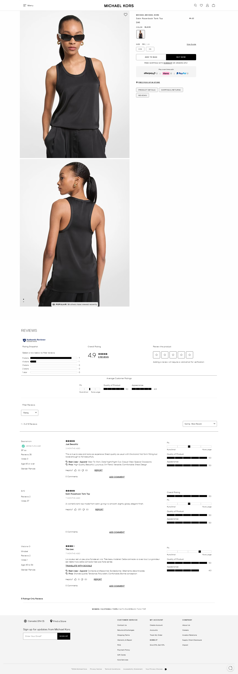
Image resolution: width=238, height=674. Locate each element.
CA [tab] (143, 44)
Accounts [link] (154, 630)
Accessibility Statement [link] (133, 669)
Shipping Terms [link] (123, 635)
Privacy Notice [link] (96, 669)
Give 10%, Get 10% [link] (157, 645)
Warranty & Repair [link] (124, 640)
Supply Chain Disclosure (192, 640)
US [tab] (148, 44)
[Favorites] (201, 5)
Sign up (64, 636)
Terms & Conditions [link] (112, 669)
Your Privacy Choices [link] (154, 669)
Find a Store (59, 621)
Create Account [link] (156, 625)
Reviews (142, 95)
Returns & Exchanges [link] (125, 630)
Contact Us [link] (122, 625)
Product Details (146, 90)
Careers (185, 630)
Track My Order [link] (156, 635)
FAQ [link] (119, 645)
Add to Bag (151, 57)
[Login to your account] (207, 5)
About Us (186, 625)
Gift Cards (121, 655)
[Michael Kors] (119, 5)
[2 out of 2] (23, 301)
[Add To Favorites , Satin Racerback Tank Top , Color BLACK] (125, 14)
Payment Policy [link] (123, 650)
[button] (230, 668)
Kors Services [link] (122, 660)
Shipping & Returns (171, 90)
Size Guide (191, 44)
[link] (153, 640)
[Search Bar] (195, 5)
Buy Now (181, 57)
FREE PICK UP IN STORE (149, 82)
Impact (185, 645)
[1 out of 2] (23, 299)
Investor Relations (189, 635)
